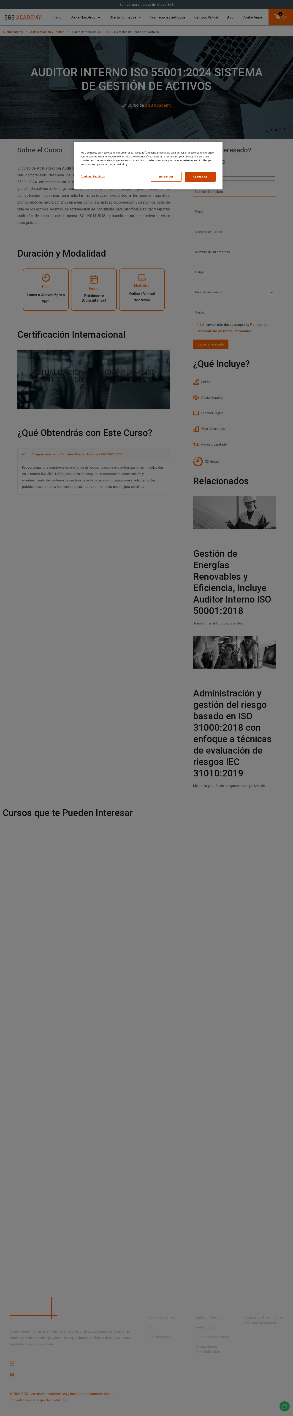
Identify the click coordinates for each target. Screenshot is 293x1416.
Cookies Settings (93, 176)
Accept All (200, 176)
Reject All (166, 176)
